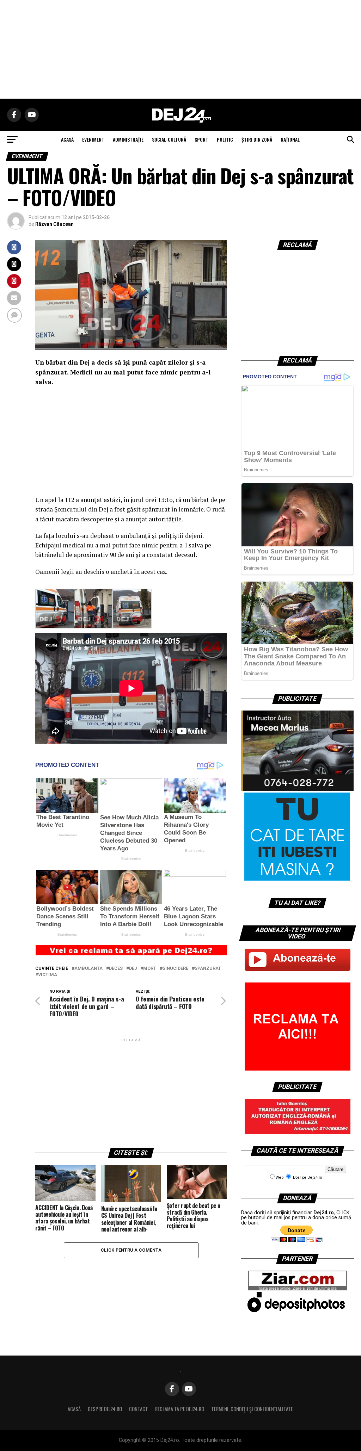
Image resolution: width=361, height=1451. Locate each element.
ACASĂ (67, 139)
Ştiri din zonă (256, 139)
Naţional (290, 139)
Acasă (74, 1409)
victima (47, 975)
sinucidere (175, 968)
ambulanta (88, 968)
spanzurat (208, 968)
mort (149, 968)
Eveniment (93, 139)
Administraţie (128, 139)
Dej (133, 968)
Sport (201, 139)
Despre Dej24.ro (105, 1409)
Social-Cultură (169, 139)
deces (116, 968)
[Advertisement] (180, 49)
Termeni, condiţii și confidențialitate (252, 1409)
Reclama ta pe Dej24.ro (179, 1409)
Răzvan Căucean (54, 224)
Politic (225, 139)
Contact (138, 1409)
